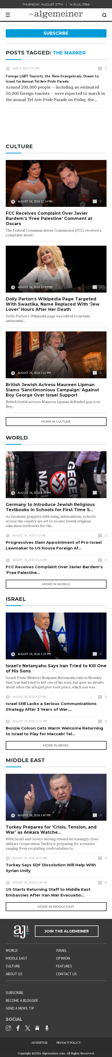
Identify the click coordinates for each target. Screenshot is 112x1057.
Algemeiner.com (53, 1053)
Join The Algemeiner (67, 931)
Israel (61, 950)
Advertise (39, 1042)
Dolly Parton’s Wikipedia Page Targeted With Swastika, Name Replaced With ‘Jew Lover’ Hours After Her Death (52, 304)
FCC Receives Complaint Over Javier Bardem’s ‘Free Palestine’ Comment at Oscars (49, 218)
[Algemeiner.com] (56, 14)
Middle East (16, 958)
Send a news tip (20, 1008)
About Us (14, 974)
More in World (56, 584)
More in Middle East (56, 906)
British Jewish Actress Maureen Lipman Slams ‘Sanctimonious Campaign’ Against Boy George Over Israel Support (52, 390)
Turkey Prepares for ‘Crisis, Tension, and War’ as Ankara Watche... (51, 830)
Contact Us (66, 974)
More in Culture (56, 421)
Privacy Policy (69, 1042)
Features (64, 966)
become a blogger (22, 1000)
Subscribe (56, 33)
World (12, 950)
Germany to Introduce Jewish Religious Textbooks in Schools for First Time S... (50, 507)
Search (104, 15)
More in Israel (56, 745)
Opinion (63, 958)
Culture (13, 966)
